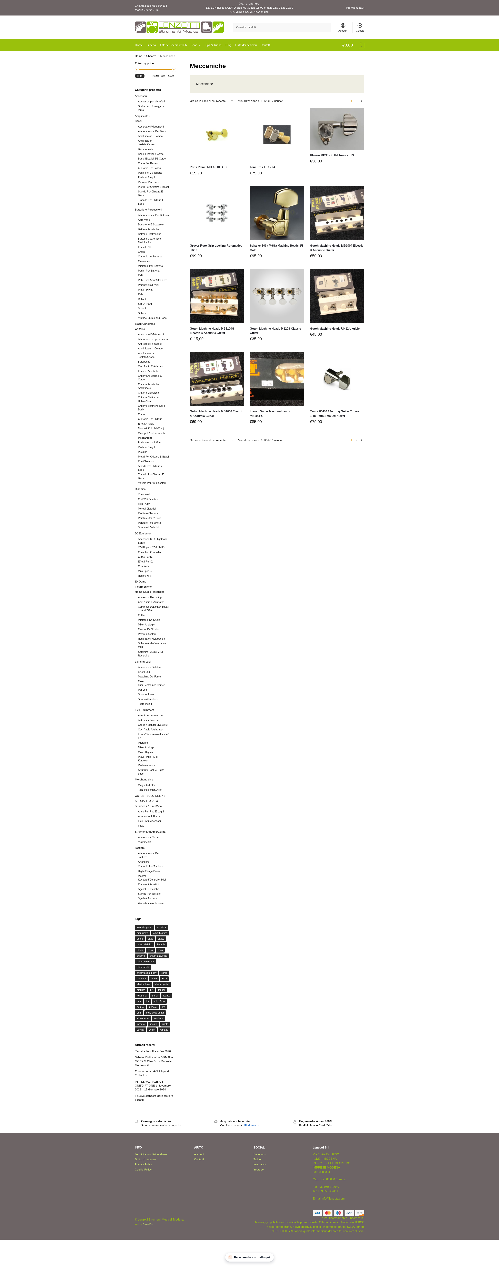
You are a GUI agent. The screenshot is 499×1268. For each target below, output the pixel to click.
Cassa (360, 30)
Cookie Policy (143, 1169)
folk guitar (142, 995)
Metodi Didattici (147, 508)
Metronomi (144, 261)
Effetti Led (144, 671)
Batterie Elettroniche (149, 233)
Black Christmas (145, 323)
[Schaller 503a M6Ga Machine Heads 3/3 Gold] (277, 213)
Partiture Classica (148, 513)
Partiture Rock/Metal (149, 522)
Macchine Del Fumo (149, 676)
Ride (140, 294)
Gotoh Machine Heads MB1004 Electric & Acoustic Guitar (336, 248)
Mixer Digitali (145, 752)
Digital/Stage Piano (149, 871)
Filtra (139, 76)
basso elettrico (144, 944)
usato (165, 1024)
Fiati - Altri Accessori (150, 821)
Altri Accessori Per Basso (152, 131)
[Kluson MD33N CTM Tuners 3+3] (337, 129)
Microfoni (143, 742)
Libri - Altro (144, 503)
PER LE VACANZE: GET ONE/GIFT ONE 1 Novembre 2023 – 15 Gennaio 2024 (153, 1085)
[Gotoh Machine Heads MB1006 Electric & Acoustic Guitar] (217, 379)
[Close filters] (175, 63)
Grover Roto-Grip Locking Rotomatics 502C (216, 248)
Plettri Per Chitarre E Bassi (153, 186)
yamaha (164, 1029)
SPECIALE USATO (146, 800)
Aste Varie (144, 219)
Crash (141, 251)
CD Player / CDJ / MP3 (151, 547)
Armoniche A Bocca (149, 816)
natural (140, 1007)
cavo (160, 950)
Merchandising (144, 779)
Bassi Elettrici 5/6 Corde (152, 158)
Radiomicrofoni (146, 765)
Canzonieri (144, 494)
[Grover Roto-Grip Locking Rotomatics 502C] (217, 213)
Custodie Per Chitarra (150, 419)
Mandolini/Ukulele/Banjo (151, 428)
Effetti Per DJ (146, 561)
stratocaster (143, 1018)
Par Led (142, 689)
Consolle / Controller (149, 552)
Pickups (142, 451)
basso (161, 938)
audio (140, 938)
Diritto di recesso (145, 1159)
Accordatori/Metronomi (151, 126)
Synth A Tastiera (147, 898)
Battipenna (144, 361)
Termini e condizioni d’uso (151, 1154)
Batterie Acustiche (148, 229)
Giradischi (143, 566)
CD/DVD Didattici (148, 499)
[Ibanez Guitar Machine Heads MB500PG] (277, 379)
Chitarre (151, 56)
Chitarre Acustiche (148, 371)
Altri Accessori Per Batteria (153, 215)
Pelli (140, 275)
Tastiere (140, 847)
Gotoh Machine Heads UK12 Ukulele (335, 328)
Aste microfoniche (148, 720)
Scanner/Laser (146, 694)
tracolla (153, 1024)
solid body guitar (155, 1012)
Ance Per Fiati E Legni (151, 811)
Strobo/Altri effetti (148, 699)
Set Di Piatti (145, 303)
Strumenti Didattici (148, 527)
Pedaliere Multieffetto (150, 172)
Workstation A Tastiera (151, 903)
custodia (141, 978)
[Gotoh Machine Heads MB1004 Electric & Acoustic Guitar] (337, 213)
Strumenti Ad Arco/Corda (150, 831)
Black (140, 950)
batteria (161, 944)
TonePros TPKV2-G (263, 167)
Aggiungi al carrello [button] (217, 182)
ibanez (166, 995)
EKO (164, 978)
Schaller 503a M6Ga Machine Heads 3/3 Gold (276, 248)
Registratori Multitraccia (151, 638)
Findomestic (251, 1125)
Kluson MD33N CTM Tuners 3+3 (332, 155)
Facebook (260, 1154)
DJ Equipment (143, 533)
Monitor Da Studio (148, 629)
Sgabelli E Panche (148, 889)
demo (154, 978)
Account (343, 30)
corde (164, 973)
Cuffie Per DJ (145, 556)
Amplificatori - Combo (150, 136)
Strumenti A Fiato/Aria (148, 806)
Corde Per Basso (147, 163)
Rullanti (142, 299)
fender (161, 990)
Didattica (140, 488)
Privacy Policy (143, 1164)
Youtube (259, 1169)
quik (139, 1012)
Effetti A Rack (146, 423)
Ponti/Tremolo (146, 461)
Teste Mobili (145, 703)
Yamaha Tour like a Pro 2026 (153, 1051)
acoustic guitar (144, 927)
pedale (153, 1007)
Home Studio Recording (150, 591)
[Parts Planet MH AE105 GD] (217, 135)
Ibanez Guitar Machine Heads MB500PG (270, 414)
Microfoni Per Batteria (150, 265)
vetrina (140, 1029)
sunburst (158, 1018)
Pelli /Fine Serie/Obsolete (152, 280)
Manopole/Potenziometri (151, 433)
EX (151, 990)
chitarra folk (143, 967)
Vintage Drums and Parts (152, 317)
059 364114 (159, 5)
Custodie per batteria (150, 256)
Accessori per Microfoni (151, 101)
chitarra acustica (158, 955)
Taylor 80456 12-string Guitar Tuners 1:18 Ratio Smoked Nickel (335, 414)
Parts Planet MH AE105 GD (208, 167)
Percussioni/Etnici (148, 284)
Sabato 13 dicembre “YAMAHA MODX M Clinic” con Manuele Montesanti (154, 1061)
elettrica (141, 990)
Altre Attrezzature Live (150, 715)
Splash (142, 313)
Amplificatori (142, 116)
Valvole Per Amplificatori (152, 482)
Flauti (141, 825)
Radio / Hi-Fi (145, 575)
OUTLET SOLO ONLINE (150, 795)
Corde (141, 414)
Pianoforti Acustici (148, 884)
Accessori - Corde (148, 837)
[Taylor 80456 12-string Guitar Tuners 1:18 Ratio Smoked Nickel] (337, 379)
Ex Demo (140, 581)
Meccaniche (145, 437)
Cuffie (141, 615)
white (152, 1029)
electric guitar (162, 984)
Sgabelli (142, 308)
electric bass (143, 984)
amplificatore (160, 933)
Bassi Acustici (146, 149)
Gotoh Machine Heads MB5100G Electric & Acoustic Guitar (212, 331)
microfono (159, 1001)
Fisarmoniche (143, 586)
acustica (161, 927)
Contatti (199, 1159)
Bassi (138, 120)
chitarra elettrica (145, 961)
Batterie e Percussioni (148, 209)
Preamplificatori (147, 634)
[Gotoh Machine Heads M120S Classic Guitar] (277, 296)
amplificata (142, 933)
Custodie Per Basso (149, 168)
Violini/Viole (144, 841)
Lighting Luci (143, 661)
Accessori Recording (150, 597)
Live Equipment (144, 709)
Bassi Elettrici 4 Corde (151, 153)
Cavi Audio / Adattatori (150, 729)
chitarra (141, 955)
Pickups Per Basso (149, 182)
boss (150, 950)
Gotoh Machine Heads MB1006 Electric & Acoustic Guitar (216, 414)
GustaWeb (148, 1224)
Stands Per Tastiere (149, 893)
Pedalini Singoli (146, 177)
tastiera (141, 1024)
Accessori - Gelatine (149, 667)
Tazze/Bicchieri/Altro (150, 789)
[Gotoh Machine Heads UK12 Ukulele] (337, 296)
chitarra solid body (146, 973)
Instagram (260, 1164)
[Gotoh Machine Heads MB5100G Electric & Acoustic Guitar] (217, 296)
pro (163, 1007)
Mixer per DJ (145, 571)
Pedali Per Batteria (148, 270)
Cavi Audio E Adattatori (151, 366)
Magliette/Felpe (146, 785)
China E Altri (145, 247)
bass (150, 938)
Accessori (141, 96)
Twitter (258, 1159)
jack (139, 1001)
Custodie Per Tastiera (150, 866)
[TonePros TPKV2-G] (277, 135)
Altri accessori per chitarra (153, 339)
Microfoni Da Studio (149, 619)
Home (138, 56)
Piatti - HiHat (145, 289)
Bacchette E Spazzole (151, 224)
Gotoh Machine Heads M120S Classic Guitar (275, 331)
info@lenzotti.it (355, 7)
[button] (353, 45)
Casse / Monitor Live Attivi (153, 724)
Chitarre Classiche (148, 392)
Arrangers (143, 861)
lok (147, 1001)
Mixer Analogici (146, 624)
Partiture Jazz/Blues (149, 518)
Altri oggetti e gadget (150, 343)
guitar (155, 995)
